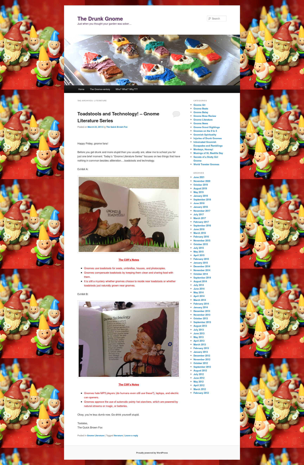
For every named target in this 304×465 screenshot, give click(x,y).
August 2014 (200, 281)
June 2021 (199, 177)
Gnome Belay (201, 112)
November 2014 (202, 270)
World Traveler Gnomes (206, 164)
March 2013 (200, 344)
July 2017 (199, 214)
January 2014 (201, 307)
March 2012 (200, 389)
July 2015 (199, 247)
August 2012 (200, 370)
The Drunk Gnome (100, 18)
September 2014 (202, 277)
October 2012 (201, 363)
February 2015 (201, 259)
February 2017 (201, 221)
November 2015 (202, 240)
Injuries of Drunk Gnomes (208, 138)
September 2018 (202, 199)
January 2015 (201, 262)
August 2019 (200, 188)
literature (118, 435)
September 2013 (202, 322)
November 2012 (202, 359)
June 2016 (199, 229)
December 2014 (202, 266)
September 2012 (202, 366)
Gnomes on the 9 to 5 (205, 130)
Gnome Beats (201, 108)
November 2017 (202, 210)
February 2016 (201, 236)
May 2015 (199, 251)
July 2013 (199, 329)
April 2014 (199, 296)
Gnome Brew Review (205, 116)
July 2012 (199, 374)
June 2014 (199, 288)
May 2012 (199, 381)
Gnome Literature (95, 435)
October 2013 (201, 318)
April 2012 (199, 385)
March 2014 (200, 300)
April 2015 (199, 255)
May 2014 (199, 292)
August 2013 (200, 325)
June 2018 (199, 203)
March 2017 (200, 218)
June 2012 (199, 377)
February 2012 (201, 392)
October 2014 (201, 274)
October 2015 (201, 244)
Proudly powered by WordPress (152, 452)
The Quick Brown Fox (117, 126)
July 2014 (199, 285)
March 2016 (200, 233)
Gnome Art (199, 104)
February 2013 (201, 348)
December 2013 (202, 311)
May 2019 (199, 192)
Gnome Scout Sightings (207, 127)
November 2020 (202, 181)
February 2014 (201, 303)
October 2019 (201, 184)
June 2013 (199, 333)
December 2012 (202, 355)
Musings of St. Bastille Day (208, 153)
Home (81, 89)
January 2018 (201, 206)
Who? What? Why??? (127, 89)
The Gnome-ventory (100, 89)
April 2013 (199, 340)
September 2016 (202, 225)
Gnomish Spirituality (205, 134)
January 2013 (201, 351)
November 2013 (202, 314)
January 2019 (201, 195)
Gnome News (201, 123)
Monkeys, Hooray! (203, 149)
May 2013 (199, 337)
